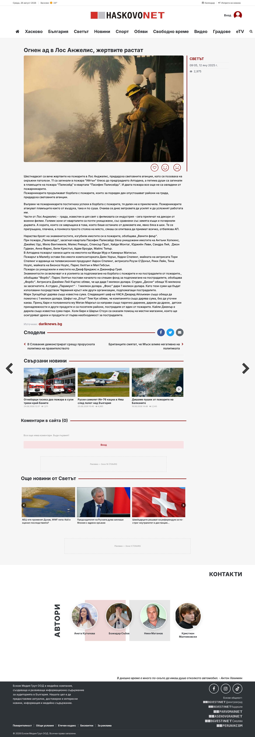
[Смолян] (223, 721)
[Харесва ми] (166, 167)
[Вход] (237, 15)
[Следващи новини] (179, 389)
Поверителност (22, 725)
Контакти (225, 574)
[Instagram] (226, 688)
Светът (81, 31)
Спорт (122, 31)
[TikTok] (237, 688)
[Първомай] (228, 711)
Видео (200, 31)
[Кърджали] (225, 707)
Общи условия (45, 725)
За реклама (105, 725)
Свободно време (171, 31)
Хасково (34, 31)
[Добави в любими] (155, 167)
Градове (222, 31)
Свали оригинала (36, 59)
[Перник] (229, 725)
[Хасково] (127, 15)
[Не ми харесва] (178, 167)
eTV (240, 31)
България (58, 31)
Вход (227, 15)
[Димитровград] (222, 702)
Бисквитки (86, 725)
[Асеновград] (225, 716)
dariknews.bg (50, 324)
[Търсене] (250, 31)
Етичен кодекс (67, 725)
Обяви (141, 31)
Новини (102, 31)
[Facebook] (214, 688)
